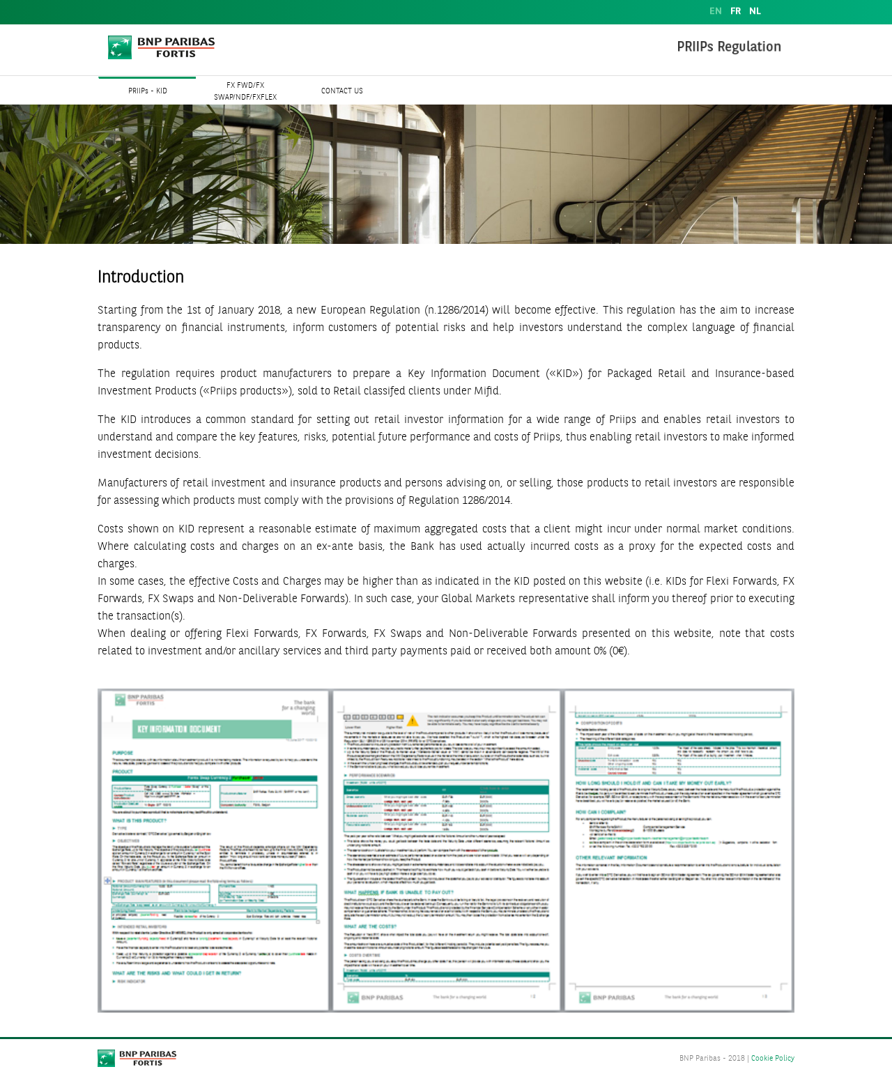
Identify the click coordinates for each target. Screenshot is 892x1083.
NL (755, 11)
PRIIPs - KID (147, 92)
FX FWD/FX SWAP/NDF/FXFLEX (245, 92)
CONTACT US (342, 92)
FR (735, 11)
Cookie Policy (772, 1059)
